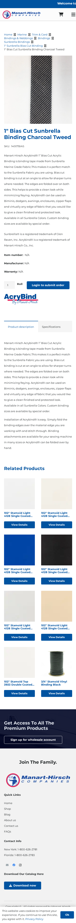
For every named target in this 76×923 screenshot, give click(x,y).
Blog (7, 814)
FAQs (7, 831)
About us (10, 820)
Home (8, 34)
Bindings (44, 38)
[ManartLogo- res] (38, 780)
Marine (22, 34)
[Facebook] (14, 865)
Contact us (11, 825)
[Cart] (61, 14)
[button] (67, 61)
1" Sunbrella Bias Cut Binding (23, 45)
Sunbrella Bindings (17, 41)
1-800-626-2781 (27, 849)
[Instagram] (20, 865)
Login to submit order (48, 285)
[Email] (7, 865)
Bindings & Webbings (18, 38)
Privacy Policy (34, 919)
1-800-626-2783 (25, 855)
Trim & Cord (39, 34)
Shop (7, 808)
